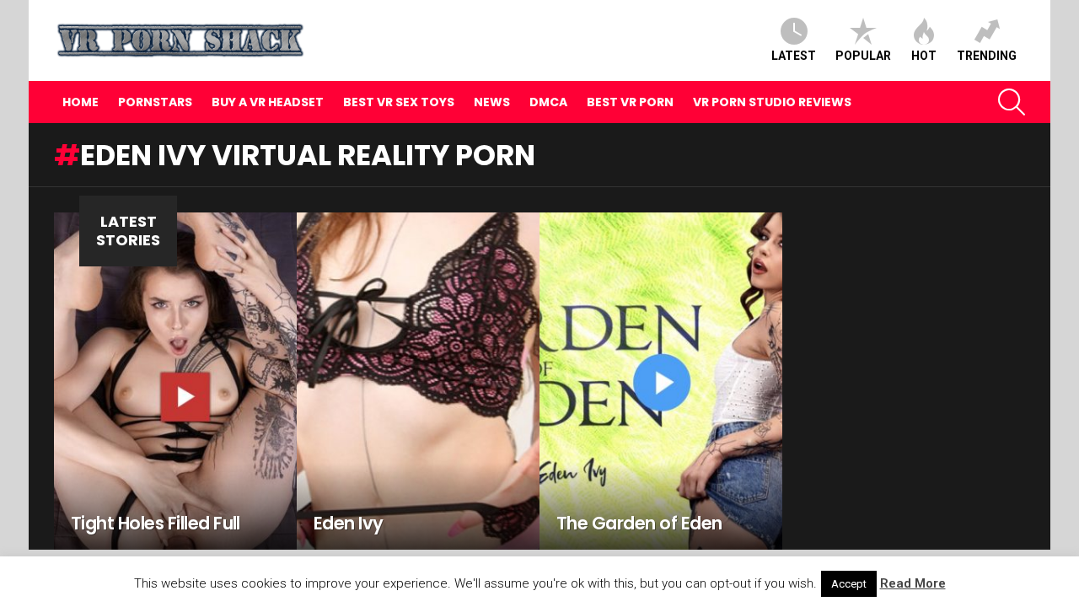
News (492, 102)
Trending (987, 55)
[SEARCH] (1011, 102)
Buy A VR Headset (268, 102)
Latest (793, 55)
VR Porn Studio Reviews (772, 102)
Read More (913, 583)
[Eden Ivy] (418, 381)
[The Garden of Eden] (661, 381)
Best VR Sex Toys (398, 102)
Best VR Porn (630, 102)
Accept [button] (849, 583)
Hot (924, 55)
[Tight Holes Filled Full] (175, 381)
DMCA (548, 102)
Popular (863, 55)
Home (80, 102)
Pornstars (155, 102)
